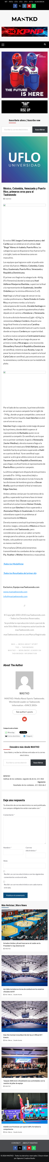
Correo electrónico (31, 849)
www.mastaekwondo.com (15, 591)
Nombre (7, 847)
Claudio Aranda (17, 994)
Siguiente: (29, 783)
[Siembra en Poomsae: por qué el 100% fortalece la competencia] (25, 1108)
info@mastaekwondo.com (15, 596)
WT (6, 2)
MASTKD (8, 199)
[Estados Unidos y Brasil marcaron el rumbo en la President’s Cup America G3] (25, 924)
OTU (25, 2)
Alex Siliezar (8, 994)
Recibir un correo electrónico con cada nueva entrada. (23, 886)
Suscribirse (38, 762)
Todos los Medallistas (13, 564)
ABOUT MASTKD (30, 1143)
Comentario (9, 815)
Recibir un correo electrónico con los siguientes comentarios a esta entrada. (24, 875)
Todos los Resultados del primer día (19, 573)
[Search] (44, 44)
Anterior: (23, 777)
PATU (11, 2)
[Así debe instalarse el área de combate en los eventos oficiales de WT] (25, 970)
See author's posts (24, 711)
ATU (20, 2)
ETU (16, 2)
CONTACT (16, 1143)
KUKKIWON (39, 2)
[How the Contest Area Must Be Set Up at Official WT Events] (25, 1016)
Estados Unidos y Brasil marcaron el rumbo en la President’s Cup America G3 (21, 944)
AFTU (31, 2)
